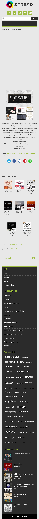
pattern (21, 406)
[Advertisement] (19, 39)
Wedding (7, 346)
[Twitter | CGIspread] (14, 13)
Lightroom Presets (10, 323)
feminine (19, 377)
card (17, 366)
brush (20, 361)
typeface (10, 431)
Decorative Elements (12, 303)
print (15, 417)
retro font (9, 421)
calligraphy (9, 366)
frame (28, 383)
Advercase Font (20, 494)
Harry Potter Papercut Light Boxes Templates (24, 485)
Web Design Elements (12, 342)
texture (24, 426)
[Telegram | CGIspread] (20, 13)
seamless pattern (29, 421)
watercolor (11, 442)
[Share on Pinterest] (25, 161)
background (12, 357)
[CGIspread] (19, 9)
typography (22, 432)
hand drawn (23, 388)
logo (22, 396)
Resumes (7, 319)
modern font (9, 407)
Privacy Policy (9, 285)
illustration (9, 392)
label (17, 392)
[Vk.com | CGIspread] (30, 13)
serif (3, 156)
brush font (29, 362)
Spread (23, 245)
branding (10, 361)
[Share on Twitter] (9, 161)
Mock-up (7, 315)
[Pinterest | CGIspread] (25, 13)
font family (19, 383)
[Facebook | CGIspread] (9, 13)
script (18, 421)
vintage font (21, 437)
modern (23, 401)
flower (9, 383)
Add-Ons (7, 296)
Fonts (6, 307)
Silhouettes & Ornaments (13, 330)
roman (26, 153)
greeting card (10, 388)
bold (9, 153)
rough (32, 153)
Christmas (25, 366)
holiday (31, 388)
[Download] (30, 161)
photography (10, 411)
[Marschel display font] (19, 121)
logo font (11, 401)
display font (17, 153)
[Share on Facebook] (14, 161)
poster (8, 416)
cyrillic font (9, 371)
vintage (10, 437)
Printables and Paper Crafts (14, 311)
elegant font (9, 377)
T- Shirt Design (9, 338)
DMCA (6, 281)
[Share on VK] (19, 161)
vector (31, 432)
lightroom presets (11, 396)
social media (11, 426)
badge (24, 357)
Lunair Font (18, 464)
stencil (8, 156)
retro (21, 416)
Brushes (7, 299)
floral (29, 377)
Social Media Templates (13, 334)
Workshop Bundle (20, 505)
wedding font (25, 443)
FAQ (5, 273)
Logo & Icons (8, 326)
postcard (23, 411)
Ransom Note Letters (22, 454)
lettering (25, 392)
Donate (6, 277)
